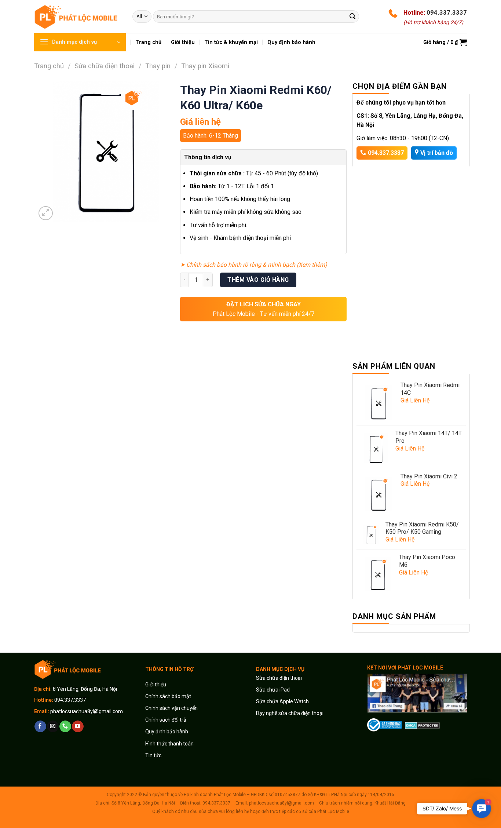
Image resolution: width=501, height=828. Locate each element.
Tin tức (153, 755)
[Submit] (352, 16)
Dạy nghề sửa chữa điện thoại (289, 713)
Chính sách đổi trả (165, 720)
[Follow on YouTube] (77, 726)
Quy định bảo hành (166, 731)
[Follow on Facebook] (40, 726)
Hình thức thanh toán (169, 744)
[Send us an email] (52, 726)
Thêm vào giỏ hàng (258, 279)
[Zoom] (46, 213)
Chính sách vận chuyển (171, 708)
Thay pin (158, 66)
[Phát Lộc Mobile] (77, 16)
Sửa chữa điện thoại (104, 66)
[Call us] (65, 726)
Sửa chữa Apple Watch (282, 701)
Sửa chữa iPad (273, 690)
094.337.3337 (447, 12)
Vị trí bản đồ (436, 152)
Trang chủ (49, 66)
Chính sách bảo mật (168, 696)
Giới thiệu (156, 684)
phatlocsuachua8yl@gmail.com (86, 711)
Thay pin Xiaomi (205, 66)
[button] (481, 808)
